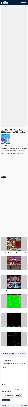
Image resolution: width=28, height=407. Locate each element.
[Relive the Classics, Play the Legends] (4, 2)
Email (3, 384)
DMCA (9, 405)
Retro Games (4, 353)
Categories (23, 2)
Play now (3, 176)
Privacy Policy (3, 405)
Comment (4, 367)
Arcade (9, 353)
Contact (13, 405)
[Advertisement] (14, 67)
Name (3, 379)
